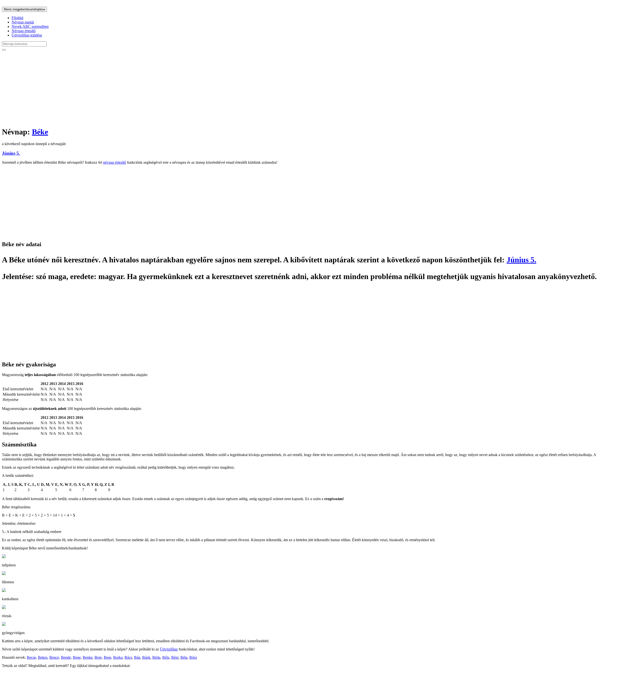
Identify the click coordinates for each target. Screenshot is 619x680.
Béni (174, 657)
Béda (156, 657)
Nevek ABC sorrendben (30, 26)
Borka (118, 657)
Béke (40, 131)
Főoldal (17, 18)
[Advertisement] (147, 88)
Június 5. (11, 153)
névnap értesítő (114, 162)
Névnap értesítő (24, 31)
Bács (128, 657)
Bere (98, 657)
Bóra (193, 657)
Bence (54, 657)
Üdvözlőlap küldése (27, 35)
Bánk (146, 657)
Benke (88, 657)
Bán (137, 657)
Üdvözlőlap (169, 649)
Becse (31, 657)
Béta (183, 657)
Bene (77, 657)
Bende (66, 657)
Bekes (42, 657)
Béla (165, 657)
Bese (107, 657)
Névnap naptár (23, 22)
